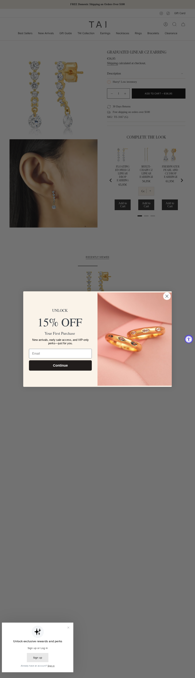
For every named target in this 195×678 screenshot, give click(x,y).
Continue (60, 365)
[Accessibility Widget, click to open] (189, 339)
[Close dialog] (167, 296)
